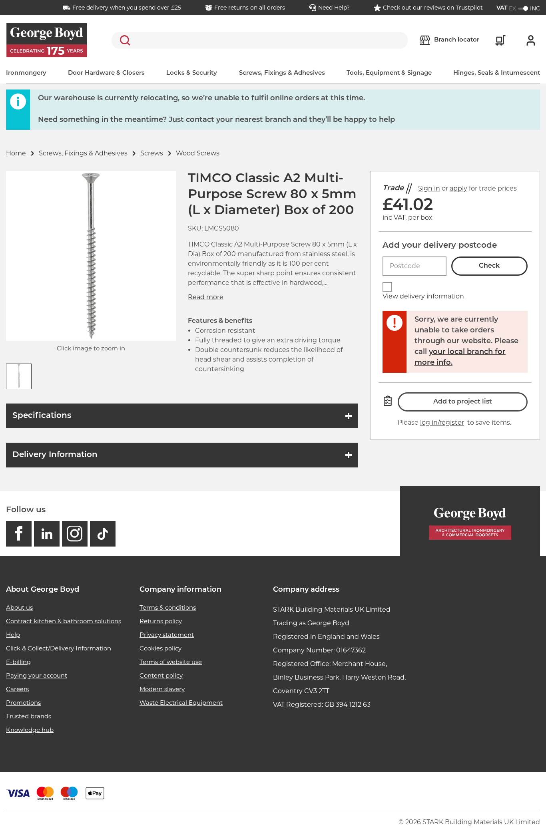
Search (124, 40)
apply (458, 188)
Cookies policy (160, 648)
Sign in (429, 188)
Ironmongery (26, 73)
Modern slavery (162, 689)
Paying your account (36, 675)
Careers (17, 689)
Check (489, 266)
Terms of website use (170, 662)
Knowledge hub (30, 730)
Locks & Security (191, 73)
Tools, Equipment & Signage (389, 73)
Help (13, 634)
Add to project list (462, 402)
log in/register (442, 422)
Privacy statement (166, 634)
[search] (260, 40)
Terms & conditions (167, 607)
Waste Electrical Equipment (181, 702)
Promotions (23, 702)
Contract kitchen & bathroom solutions (63, 621)
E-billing (18, 662)
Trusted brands (28, 716)
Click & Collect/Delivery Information (58, 648)
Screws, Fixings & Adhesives (282, 73)
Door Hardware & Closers (106, 73)
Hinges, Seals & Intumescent (496, 73)
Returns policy (160, 621)
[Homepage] (470, 521)
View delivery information (423, 296)
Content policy (161, 675)
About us (19, 607)
